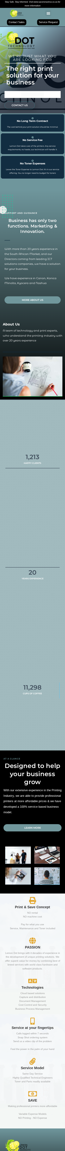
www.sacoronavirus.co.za (45, 2)
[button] (48, 13)
